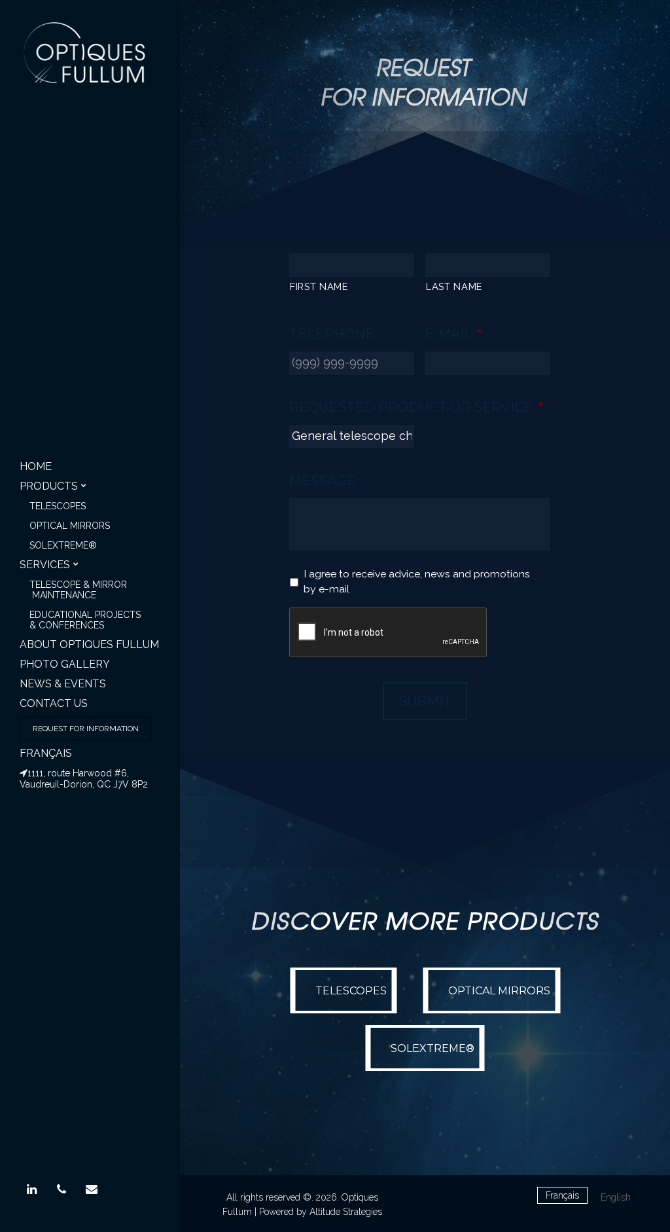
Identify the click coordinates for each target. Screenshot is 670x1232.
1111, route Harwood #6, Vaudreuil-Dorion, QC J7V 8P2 (84, 778)
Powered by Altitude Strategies (320, 1211)
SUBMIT (424, 701)
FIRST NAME (319, 286)
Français (46, 753)
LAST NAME (454, 286)
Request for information (86, 728)
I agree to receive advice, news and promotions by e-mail (417, 582)
